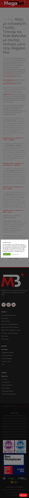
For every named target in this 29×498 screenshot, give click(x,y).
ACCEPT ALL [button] (7, 254)
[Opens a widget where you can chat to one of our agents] (23, 495)
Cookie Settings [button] (15, 254)
